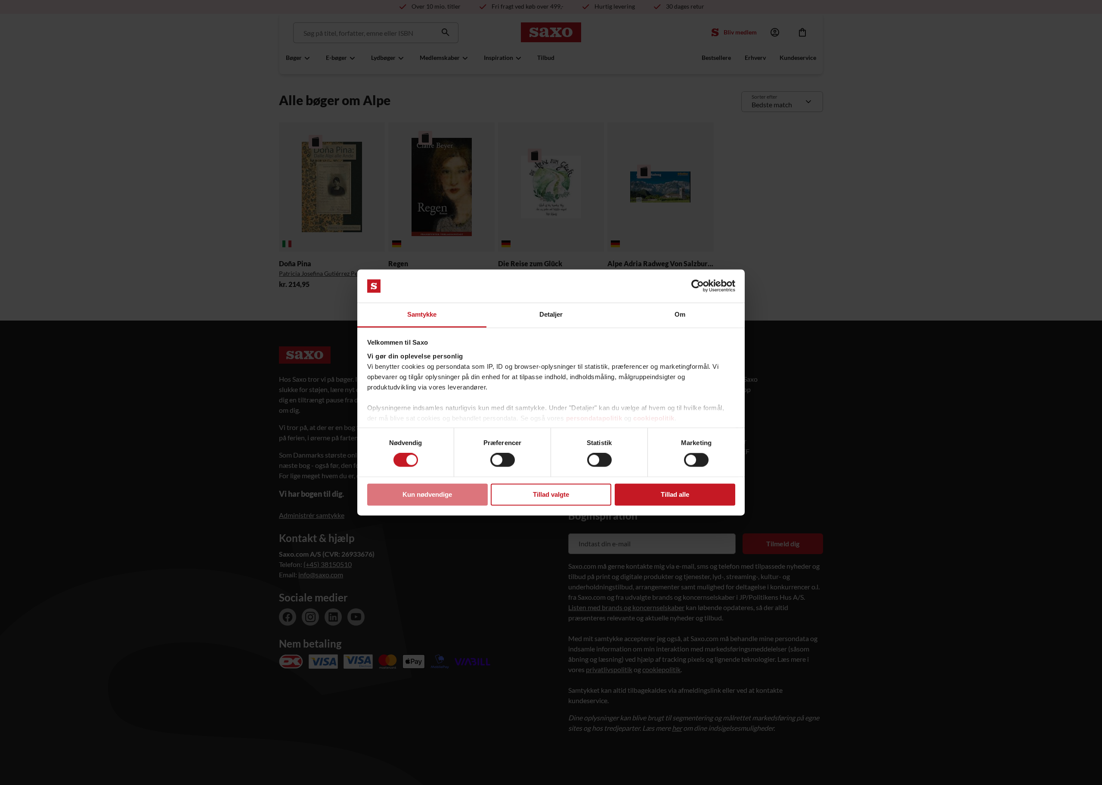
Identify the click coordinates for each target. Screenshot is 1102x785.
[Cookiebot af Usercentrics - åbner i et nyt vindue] (697, 286)
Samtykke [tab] (422, 314)
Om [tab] (680, 314)
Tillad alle (675, 494)
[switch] (502, 460)
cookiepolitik (654, 418)
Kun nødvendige (427, 494)
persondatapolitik (594, 418)
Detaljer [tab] (551, 314)
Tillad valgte (551, 494)
